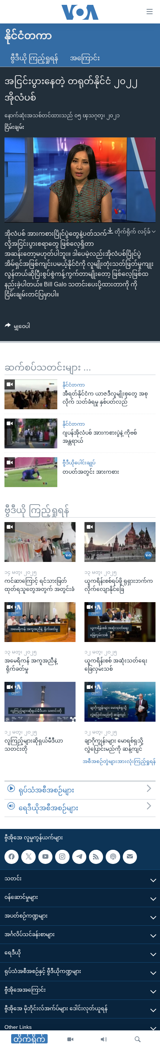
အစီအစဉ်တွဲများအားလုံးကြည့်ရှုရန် (119, 761)
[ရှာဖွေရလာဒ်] (138, 1039)
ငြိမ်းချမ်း (14, 127)
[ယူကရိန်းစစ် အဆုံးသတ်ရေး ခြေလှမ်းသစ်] (120, 622)
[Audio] (104, 1039)
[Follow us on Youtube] (45, 857)
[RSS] (96, 857)
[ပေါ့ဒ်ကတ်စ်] (113, 857)
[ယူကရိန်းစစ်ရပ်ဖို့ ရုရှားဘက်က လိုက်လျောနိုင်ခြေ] (120, 542)
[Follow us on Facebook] (11, 857)
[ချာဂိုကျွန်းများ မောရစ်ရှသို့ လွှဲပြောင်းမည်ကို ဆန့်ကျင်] (120, 702)
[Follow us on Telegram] (79, 857)
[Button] (17, 327)
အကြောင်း (85, 58)
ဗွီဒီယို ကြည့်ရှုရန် (34, 58)
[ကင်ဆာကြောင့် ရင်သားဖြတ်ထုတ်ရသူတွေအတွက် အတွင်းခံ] (40, 542)
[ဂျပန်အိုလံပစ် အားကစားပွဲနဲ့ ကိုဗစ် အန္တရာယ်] (30, 433)
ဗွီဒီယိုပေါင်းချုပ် (79, 462)
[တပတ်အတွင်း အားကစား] (30, 472)
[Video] (70, 1039)
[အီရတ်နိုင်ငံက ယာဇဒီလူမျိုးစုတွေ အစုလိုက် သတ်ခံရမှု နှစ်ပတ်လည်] (30, 394)
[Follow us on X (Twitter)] (28, 857)
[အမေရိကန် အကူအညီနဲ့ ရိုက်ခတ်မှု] (40, 622)
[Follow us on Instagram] (62, 857)
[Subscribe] (130, 857)
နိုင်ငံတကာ (74, 385)
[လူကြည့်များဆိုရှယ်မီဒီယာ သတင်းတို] (40, 702)
